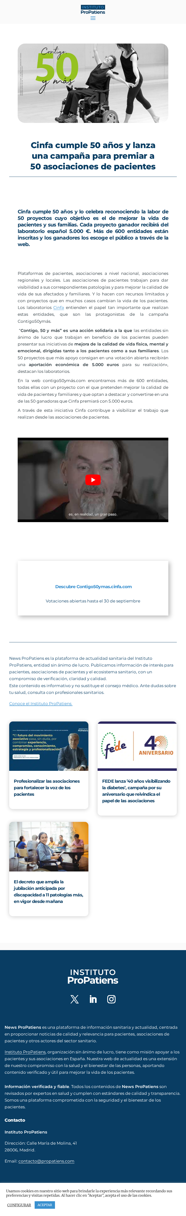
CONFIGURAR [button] (19, 1205)
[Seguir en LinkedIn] (93, 999)
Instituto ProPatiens (25, 1051)
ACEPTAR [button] (45, 1205)
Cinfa (58, 307)
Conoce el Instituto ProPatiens (40, 703)
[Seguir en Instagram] (111, 999)
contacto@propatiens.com (46, 1160)
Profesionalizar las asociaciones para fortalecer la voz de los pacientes (46, 788)
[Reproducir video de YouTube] (93, 480)
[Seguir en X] (74, 999)
